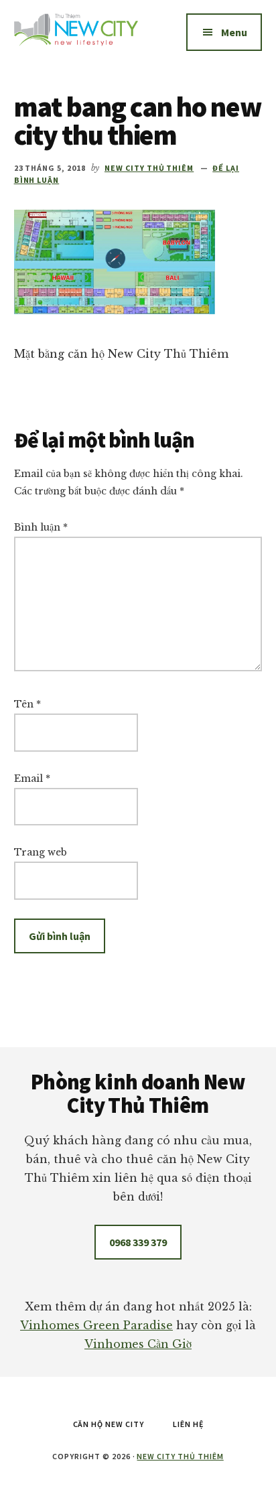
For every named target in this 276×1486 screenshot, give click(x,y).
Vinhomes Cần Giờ (138, 1344)
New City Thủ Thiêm (180, 1456)
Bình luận (41, 527)
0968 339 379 (138, 1242)
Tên (27, 704)
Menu (234, 32)
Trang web (40, 852)
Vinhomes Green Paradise (96, 1325)
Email (32, 778)
